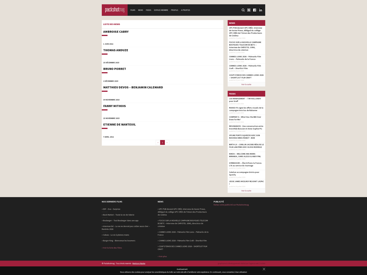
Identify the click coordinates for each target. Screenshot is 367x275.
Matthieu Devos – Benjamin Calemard (133, 87)
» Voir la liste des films (112, 247)
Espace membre (161, 10)
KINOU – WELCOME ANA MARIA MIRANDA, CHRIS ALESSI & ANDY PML (245, 155)
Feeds (148, 10)
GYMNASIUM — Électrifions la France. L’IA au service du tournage (245, 164)
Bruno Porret (114, 69)
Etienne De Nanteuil (119, 124)
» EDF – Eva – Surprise (111, 209)
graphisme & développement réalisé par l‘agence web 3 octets (241, 263)
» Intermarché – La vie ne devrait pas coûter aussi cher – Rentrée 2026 (126, 227)
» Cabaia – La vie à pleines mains (115, 235)
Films (132, 10)
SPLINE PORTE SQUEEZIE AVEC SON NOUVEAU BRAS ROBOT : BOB (244, 136)
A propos (185, 10)
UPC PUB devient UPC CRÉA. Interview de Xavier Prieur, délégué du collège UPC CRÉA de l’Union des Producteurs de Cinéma (245, 32)
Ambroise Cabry (116, 32)
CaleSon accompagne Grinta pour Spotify (244, 173)
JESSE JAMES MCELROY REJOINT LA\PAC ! (246, 182)
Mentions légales (138, 263)
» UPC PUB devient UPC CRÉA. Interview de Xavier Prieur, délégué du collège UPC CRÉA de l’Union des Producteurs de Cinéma (182, 212)
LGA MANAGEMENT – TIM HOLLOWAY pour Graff (245, 99)
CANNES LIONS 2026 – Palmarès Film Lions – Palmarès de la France (245, 57)
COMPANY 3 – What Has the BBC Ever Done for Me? (245, 118)
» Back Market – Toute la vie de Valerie (118, 214)
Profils (174, 10)
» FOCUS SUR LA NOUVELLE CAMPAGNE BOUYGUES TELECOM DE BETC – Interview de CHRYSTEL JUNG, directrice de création (183, 223)
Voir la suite (246, 84)
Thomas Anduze (115, 50)
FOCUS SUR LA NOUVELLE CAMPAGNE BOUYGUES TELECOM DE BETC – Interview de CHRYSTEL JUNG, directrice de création (245, 46)
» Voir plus (162, 256)
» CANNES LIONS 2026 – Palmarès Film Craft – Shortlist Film (182, 240)
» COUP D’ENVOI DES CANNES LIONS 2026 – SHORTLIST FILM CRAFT (182, 247)
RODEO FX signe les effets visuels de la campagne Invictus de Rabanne (246, 109)
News (140, 10)
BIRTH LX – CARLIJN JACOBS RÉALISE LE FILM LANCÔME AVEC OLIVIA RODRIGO (246, 145)
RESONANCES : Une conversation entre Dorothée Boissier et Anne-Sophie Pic (246, 127)
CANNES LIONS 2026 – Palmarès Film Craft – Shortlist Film (245, 67)
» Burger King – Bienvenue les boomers (118, 240)
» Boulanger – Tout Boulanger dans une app (120, 220)
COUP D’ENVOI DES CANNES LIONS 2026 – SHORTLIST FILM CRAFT (246, 76)
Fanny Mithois (114, 106)
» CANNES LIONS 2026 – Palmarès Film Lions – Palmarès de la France (183, 233)
